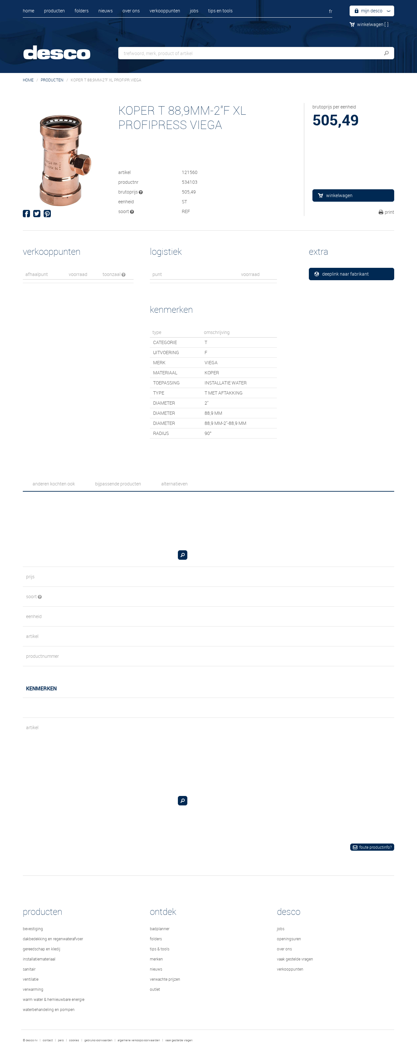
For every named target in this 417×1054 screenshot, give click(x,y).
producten (54, 10)
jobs (194, 10)
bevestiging (33, 928)
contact (48, 1040)
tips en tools (220, 10)
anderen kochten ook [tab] (54, 484)
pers (61, 1040)
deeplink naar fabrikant (345, 274)
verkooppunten (165, 10)
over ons (131, 10)
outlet (155, 989)
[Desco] (63, 48)
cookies (74, 1040)
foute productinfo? (375, 847)
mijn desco (371, 10)
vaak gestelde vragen (295, 958)
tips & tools (159, 948)
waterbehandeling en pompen (49, 1009)
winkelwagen (372, 24)
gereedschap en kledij (41, 948)
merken (156, 958)
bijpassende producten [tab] (118, 484)
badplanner (159, 928)
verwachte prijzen (165, 979)
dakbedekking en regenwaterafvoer (53, 938)
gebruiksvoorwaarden (98, 1040)
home (28, 10)
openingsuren (289, 938)
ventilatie (30, 979)
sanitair (29, 969)
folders (82, 10)
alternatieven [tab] (174, 484)
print (389, 212)
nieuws (105, 10)
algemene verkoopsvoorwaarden (139, 1040)
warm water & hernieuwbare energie (53, 999)
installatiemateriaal (39, 958)
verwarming (33, 989)
